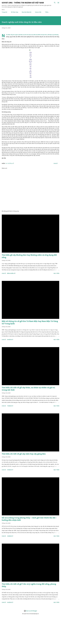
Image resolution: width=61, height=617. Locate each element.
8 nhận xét (10, 339)
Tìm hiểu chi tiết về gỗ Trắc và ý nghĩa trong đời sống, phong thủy (29, 585)
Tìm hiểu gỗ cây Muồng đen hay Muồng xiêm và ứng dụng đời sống (29, 256)
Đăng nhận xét (11, 273)
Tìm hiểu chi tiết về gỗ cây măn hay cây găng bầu (24, 454)
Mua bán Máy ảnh (26, 12)
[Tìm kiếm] (55, 3)
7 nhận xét (10, 406)
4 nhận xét (10, 536)
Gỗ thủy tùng (14, 12)
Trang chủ (4, 12)
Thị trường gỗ (9, 163)
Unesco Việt (38, 12)
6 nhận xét (10, 602)
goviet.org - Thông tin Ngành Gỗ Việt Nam (23, 2)
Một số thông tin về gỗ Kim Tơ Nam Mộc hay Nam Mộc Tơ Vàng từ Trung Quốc (30, 322)
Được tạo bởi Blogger (31, 611)
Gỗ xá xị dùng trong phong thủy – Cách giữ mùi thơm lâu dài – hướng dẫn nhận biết (29, 518)
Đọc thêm (56, 273)
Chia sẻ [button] (55, 163)
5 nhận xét (10, 470)
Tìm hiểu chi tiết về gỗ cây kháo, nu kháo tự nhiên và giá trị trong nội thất (28, 388)
